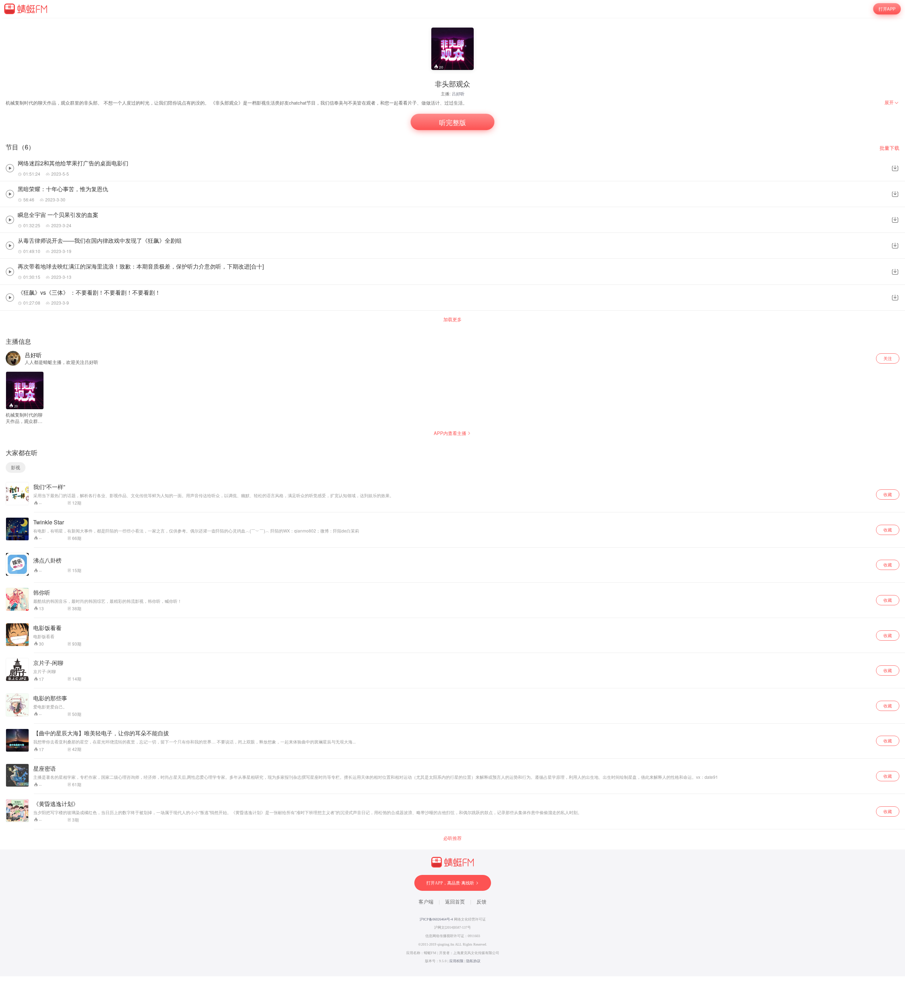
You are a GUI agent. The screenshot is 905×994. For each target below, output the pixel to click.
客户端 (426, 902)
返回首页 (455, 902)
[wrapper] (452, 497)
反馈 (481, 902)
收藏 (887, 494)
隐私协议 (473, 961)
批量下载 (889, 148)
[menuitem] (891, 102)
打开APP (887, 9)
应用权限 (456, 961)
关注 (887, 358)
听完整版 (452, 122)
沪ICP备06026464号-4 (436, 919)
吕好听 (458, 93)
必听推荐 (452, 838)
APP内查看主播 (450, 433)
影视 (15, 467)
